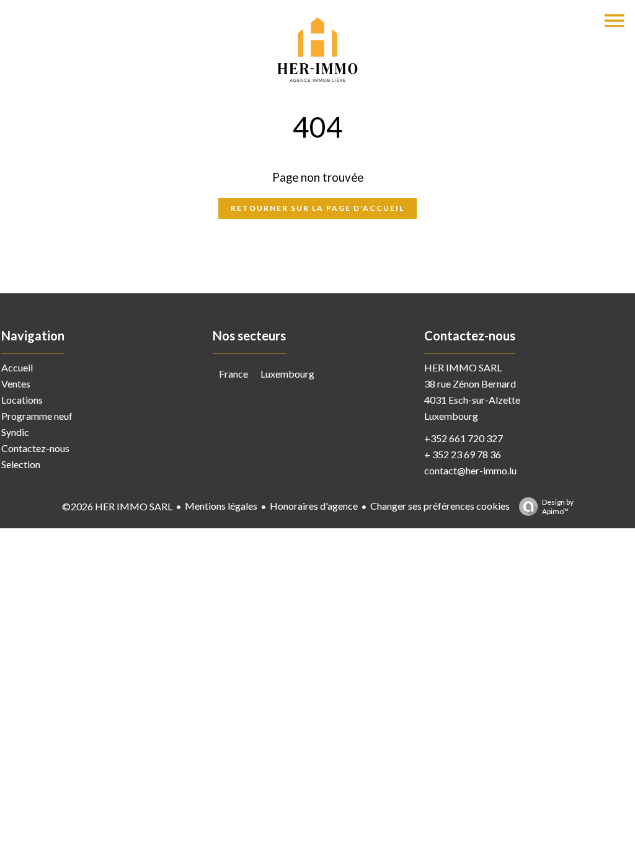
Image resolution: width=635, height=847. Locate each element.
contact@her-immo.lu (470, 470)
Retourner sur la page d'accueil (317, 208)
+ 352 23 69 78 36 (462, 454)
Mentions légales (221, 506)
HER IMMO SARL (463, 367)
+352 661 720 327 (463, 438)
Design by (558, 506)
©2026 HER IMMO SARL (117, 506)
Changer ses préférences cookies (440, 506)
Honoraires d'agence (314, 506)
